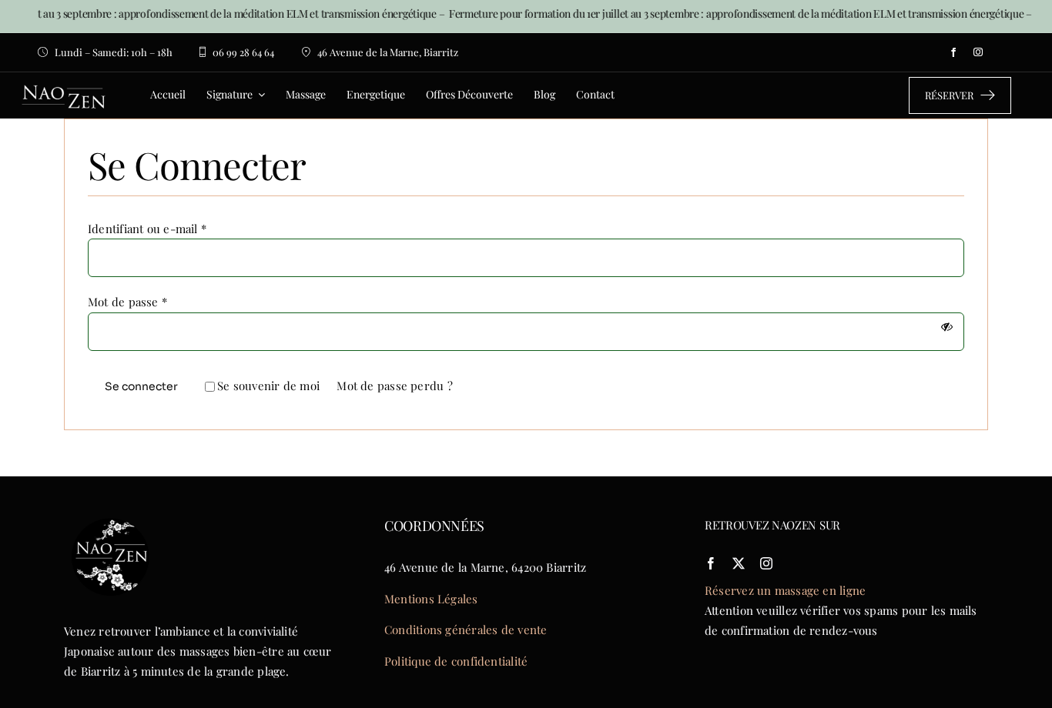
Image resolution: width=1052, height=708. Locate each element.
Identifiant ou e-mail (147, 228)
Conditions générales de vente (466, 629)
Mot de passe (127, 301)
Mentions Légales (431, 598)
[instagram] (978, 52)
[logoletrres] (64, 77)
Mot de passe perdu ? (395, 385)
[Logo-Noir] (110, 515)
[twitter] (738, 563)
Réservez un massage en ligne (785, 590)
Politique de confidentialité (456, 661)
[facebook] (953, 52)
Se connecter (141, 386)
